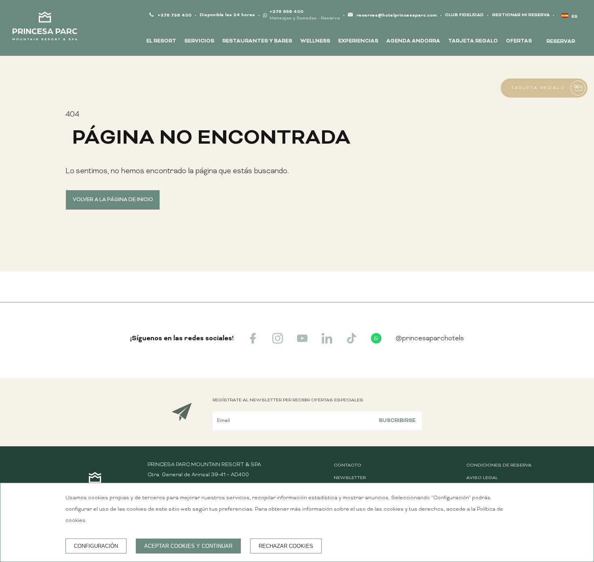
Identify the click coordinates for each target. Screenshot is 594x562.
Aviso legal (482, 478)
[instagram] (277, 342)
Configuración (96, 546)
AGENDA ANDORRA (413, 41)
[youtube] (302, 342)
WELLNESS (315, 41)
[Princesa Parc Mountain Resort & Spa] (45, 28)
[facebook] (253, 342)
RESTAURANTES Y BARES (257, 41)
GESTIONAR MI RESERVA (521, 15)
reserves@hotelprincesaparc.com (396, 16)
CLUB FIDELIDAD (464, 15)
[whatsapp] (376, 342)
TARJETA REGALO (473, 41)
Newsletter (350, 478)
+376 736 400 (175, 16)
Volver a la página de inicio (113, 200)
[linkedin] (327, 342)
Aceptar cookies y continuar (188, 546)
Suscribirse (397, 421)
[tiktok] (351, 342)
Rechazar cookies (286, 546)
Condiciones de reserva (498, 465)
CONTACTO (347, 465)
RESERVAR (560, 41)
